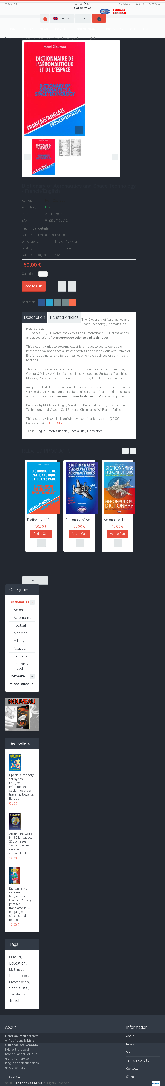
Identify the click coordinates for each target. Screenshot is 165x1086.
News (44, 29)
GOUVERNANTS (88, 29)
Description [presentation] (34, 317)
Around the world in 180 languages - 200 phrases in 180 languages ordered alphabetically (21, 843)
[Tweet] (49, 302)
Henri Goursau (55, 200)
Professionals (57, 431)
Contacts (132, 1068)
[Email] (57, 302)
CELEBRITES (139, 29)
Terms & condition (138, 1060)
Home (13, 29)
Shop (28, 29)
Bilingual (40, 431)
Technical (21, 656)
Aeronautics (23, 610)
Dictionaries (19, 602)
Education (17, 963)
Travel (14, 1000)
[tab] (34, 317)
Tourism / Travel (21, 666)
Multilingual (17, 969)
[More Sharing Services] (73, 302)
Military (19, 641)
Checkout (154, 3)
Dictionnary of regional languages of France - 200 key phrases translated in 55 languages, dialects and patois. (20, 904)
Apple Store (56, 423)
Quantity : (29, 273)
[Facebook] (42, 302)
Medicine (21, 633)
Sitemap (132, 1076)
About (130, 1036)
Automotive (23, 618)
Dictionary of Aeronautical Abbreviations (79, 520)
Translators (95, 431)
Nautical (20, 648)
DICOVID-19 (114, 29)
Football (20, 625)
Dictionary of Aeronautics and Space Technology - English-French (41, 520)
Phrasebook (19, 976)
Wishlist (140, 3)
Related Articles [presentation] (64, 317)
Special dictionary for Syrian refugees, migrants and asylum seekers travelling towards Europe (21, 786)
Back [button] (34, 580)
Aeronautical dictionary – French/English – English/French (117, 520)
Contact (62, 29)
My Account (125, 3)
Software (17, 676)
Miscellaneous (21, 684)
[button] (44, 18)
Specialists (77, 431)
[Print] (65, 302)
